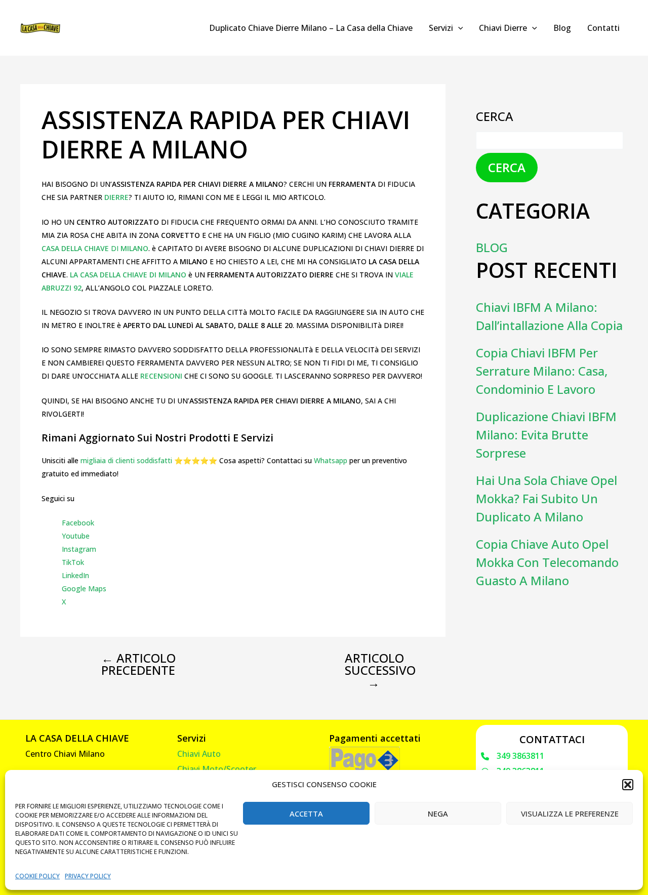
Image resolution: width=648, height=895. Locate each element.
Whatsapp (330, 460)
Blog (562, 27)
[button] (628, 785)
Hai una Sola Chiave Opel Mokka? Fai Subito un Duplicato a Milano (546, 498)
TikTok (73, 562)
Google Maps (84, 588)
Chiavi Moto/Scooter (216, 769)
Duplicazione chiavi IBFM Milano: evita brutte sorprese (546, 434)
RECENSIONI (162, 376)
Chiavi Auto (199, 753)
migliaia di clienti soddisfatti (126, 460)
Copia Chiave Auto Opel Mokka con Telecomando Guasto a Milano (547, 562)
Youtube (76, 536)
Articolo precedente (138, 664)
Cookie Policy (37, 876)
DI (95, 248)
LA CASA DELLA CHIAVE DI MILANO (128, 274)
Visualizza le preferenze (570, 813)
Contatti (603, 27)
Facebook (78, 522)
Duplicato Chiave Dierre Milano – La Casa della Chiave (311, 27)
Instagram (79, 549)
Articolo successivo (380, 670)
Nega (438, 813)
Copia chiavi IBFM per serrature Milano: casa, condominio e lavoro (542, 370)
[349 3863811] (512, 756)
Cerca (494, 116)
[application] (458, 28)
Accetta (306, 813)
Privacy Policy (88, 876)
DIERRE (116, 197)
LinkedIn (75, 575)
